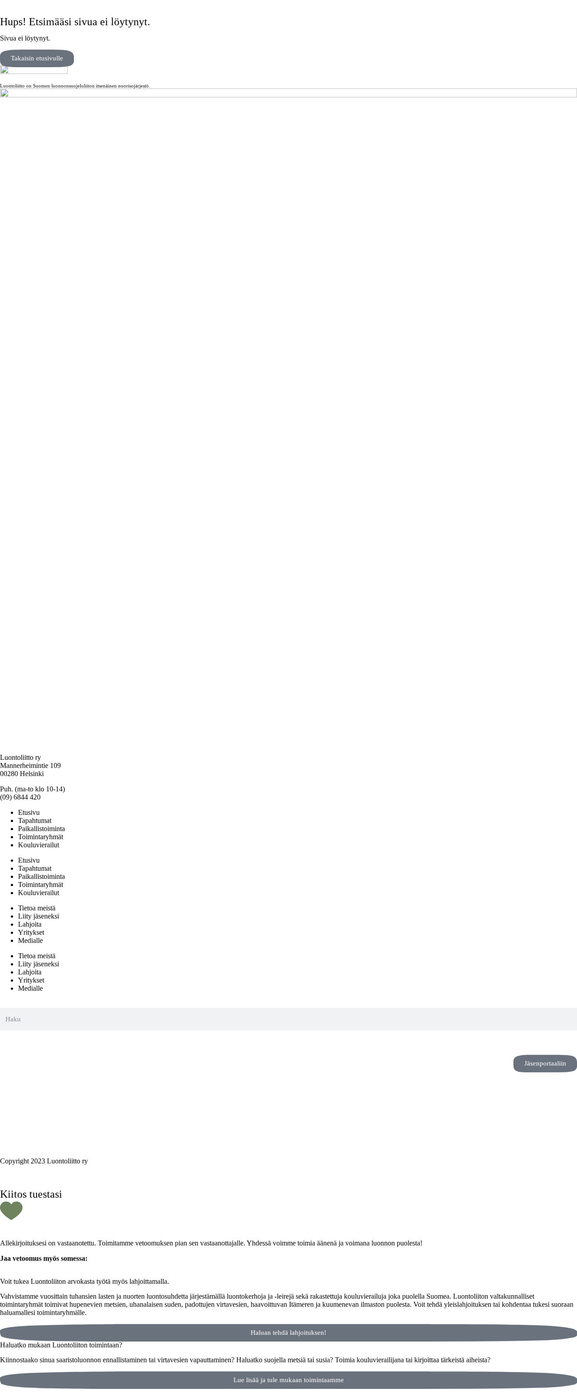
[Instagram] (11, 1041)
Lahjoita (29, 924)
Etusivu (29, 812)
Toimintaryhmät (40, 837)
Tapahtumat (34, 820)
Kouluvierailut (38, 845)
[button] (2, 1274)
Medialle (30, 940)
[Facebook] (35, 1041)
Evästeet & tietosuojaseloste (39, 1122)
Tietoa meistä (36, 908)
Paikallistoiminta (41, 828)
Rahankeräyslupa (24, 1130)
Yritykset (31, 932)
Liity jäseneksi (38, 916)
